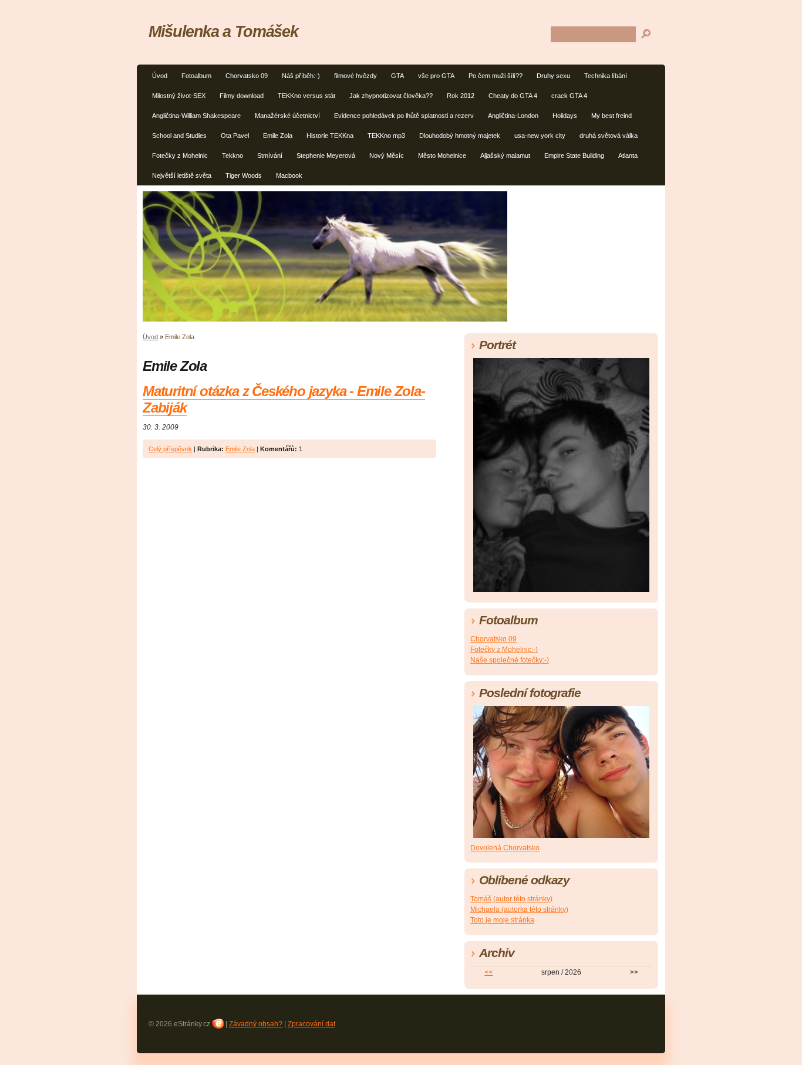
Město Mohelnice (442, 155)
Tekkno (232, 155)
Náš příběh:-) (301, 75)
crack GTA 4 (569, 95)
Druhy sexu (553, 75)
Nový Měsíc (386, 155)
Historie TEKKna (329, 135)
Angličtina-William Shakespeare (196, 115)
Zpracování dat (311, 1024)
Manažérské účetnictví (287, 115)
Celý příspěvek (170, 448)
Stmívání (269, 155)
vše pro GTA (436, 75)
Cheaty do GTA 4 (512, 95)
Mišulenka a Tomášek (223, 31)
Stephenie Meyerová (325, 155)
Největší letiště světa (181, 175)
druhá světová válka (608, 135)
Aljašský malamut (505, 155)
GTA (397, 75)
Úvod (159, 75)
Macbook (289, 175)
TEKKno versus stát (306, 95)
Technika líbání (605, 75)
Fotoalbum (196, 75)
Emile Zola (277, 135)
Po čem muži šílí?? (496, 75)
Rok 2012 (460, 95)
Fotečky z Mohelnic (180, 155)
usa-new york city (539, 135)
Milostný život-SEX (178, 95)
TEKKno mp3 (386, 135)
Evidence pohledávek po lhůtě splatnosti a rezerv (404, 115)
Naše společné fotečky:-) (509, 660)
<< (488, 972)
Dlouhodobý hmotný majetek (459, 135)
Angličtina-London (513, 115)
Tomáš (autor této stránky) (511, 899)
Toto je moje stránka (502, 920)
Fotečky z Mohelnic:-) (504, 649)
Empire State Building (574, 155)
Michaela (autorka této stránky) (519, 909)
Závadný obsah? (255, 1024)
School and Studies (179, 135)
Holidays (564, 115)
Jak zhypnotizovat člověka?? (391, 95)
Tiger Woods (243, 175)
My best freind (611, 115)
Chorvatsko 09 (246, 75)
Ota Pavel (235, 135)
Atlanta (628, 155)
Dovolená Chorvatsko (505, 848)
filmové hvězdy (355, 75)
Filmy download (242, 95)
